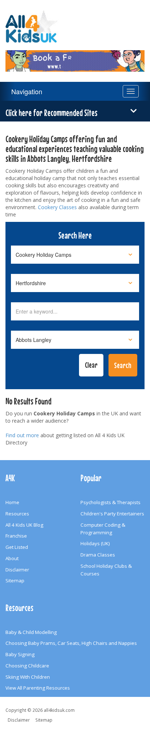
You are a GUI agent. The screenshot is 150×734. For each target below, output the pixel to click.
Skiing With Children (27, 677)
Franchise (16, 535)
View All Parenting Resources (37, 688)
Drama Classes (97, 554)
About (12, 558)
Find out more (22, 435)
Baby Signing (20, 654)
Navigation (26, 91)
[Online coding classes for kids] (75, 56)
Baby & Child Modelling (31, 632)
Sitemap (14, 580)
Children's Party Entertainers (112, 513)
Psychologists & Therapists (110, 502)
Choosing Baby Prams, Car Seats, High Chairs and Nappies (71, 643)
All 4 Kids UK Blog (24, 525)
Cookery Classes (57, 207)
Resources (17, 513)
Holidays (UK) (95, 543)
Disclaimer (17, 569)
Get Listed (16, 547)
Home (12, 502)
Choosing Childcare (27, 665)
